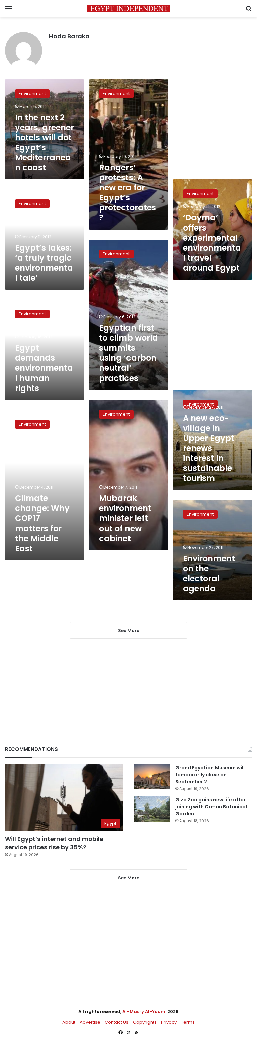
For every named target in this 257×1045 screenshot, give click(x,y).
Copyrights (145, 1022)
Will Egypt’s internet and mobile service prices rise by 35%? (54, 843)
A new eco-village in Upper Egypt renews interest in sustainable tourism (208, 448)
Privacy (169, 1022)
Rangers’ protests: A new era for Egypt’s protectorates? (127, 192)
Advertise (90, 1022)
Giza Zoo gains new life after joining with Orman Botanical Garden (211, 806)
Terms (188, 1022)
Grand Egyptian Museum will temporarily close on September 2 (210, 774)
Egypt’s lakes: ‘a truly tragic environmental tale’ (44, 262)
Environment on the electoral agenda (209, 573)
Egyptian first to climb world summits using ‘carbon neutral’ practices (128, 353)
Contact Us (116, 1022)
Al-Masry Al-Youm (143, 1011)
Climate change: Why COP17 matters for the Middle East (42, 523)
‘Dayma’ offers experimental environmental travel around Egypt (212, 242)
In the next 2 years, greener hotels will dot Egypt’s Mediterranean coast (44, 142)
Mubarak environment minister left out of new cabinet (125, 518)
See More (128, 878)
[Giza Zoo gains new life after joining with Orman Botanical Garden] (152, 809)
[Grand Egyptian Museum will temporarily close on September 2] (152, 776)
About (68, 1022)
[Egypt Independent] (128, 8)
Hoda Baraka (69, 36)
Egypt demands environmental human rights (44, 368)
